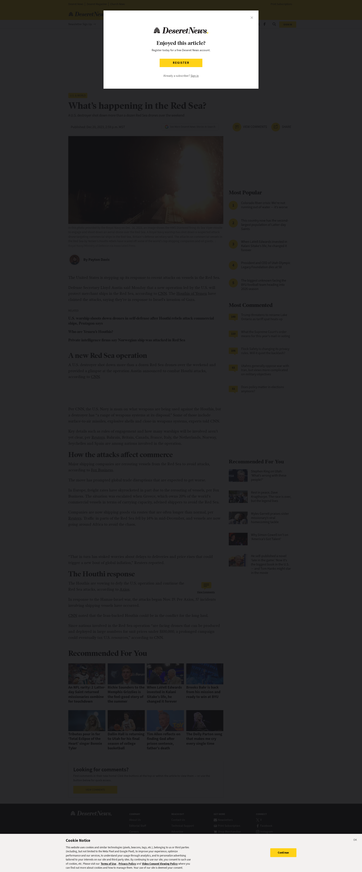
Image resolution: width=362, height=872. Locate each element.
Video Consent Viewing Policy (160, 864)
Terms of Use (108, 864)
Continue (283, 852)
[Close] (355, 840)
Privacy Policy (127, 864)
